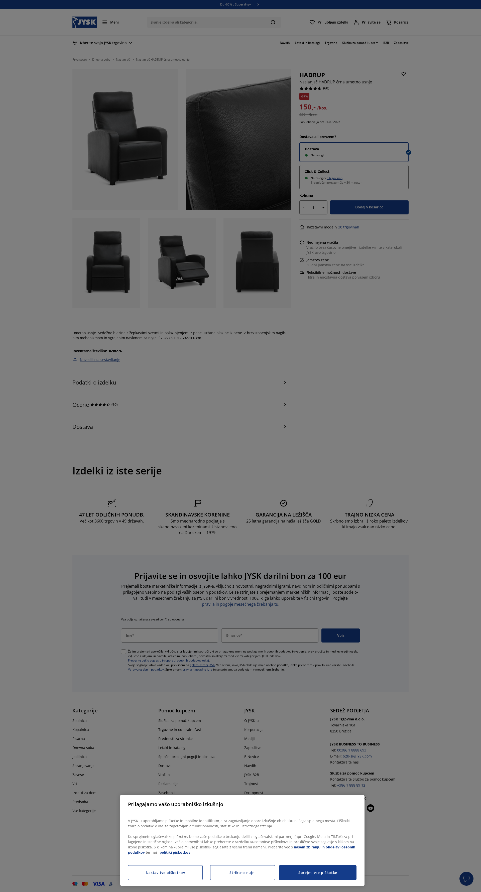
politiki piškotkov (175, 852)
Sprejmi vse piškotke (317, 872)
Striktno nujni (242, 872)
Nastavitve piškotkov (165, 872)
